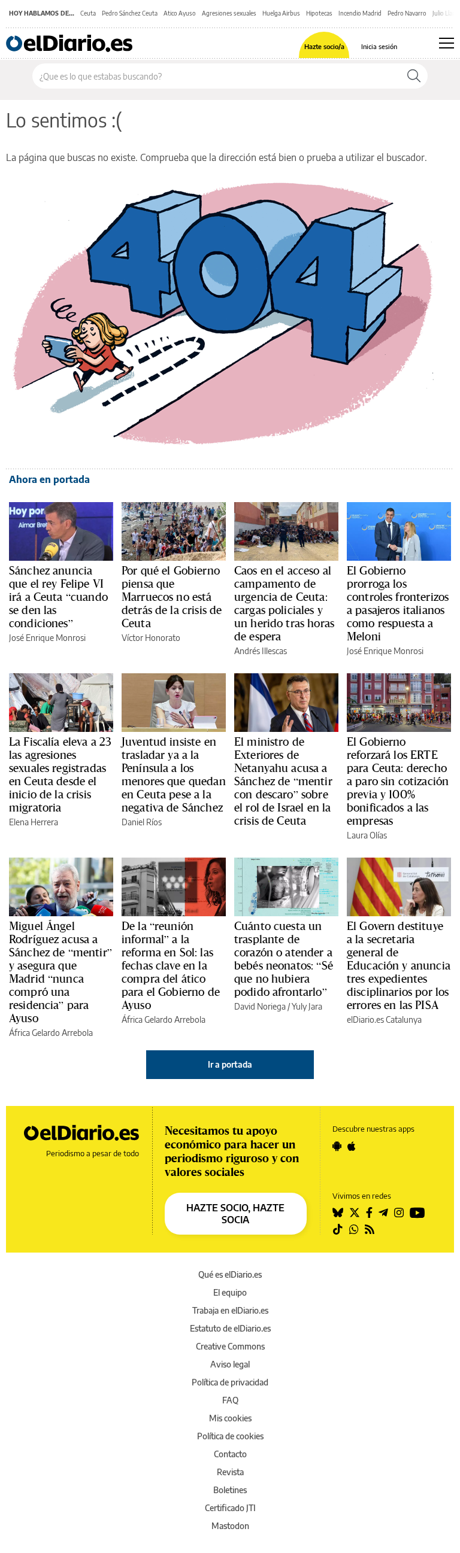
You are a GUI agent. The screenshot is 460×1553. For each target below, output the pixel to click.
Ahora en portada (49, 479)
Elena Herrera (33, 822)
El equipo (230, 1292)
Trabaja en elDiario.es (230, 1310)
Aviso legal (230, 1364)
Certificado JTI (230, 1508)
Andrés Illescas (260, 651)
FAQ (230, 1400)
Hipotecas (319, 13)
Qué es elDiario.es (230, 1274)
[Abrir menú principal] (446, 43)
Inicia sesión (379, 46)
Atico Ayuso (180, 13)
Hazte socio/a (324, 46)
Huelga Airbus (281, 13)
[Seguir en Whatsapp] (354, 1229)
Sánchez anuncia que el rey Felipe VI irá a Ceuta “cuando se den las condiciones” (58, 596)
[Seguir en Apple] (351, 1146)
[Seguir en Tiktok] (337, 1229)
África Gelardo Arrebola (51, 1033)
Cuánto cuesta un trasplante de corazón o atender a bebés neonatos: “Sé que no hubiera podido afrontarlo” (283, 959)
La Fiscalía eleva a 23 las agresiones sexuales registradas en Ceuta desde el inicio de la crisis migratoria (60, 774)
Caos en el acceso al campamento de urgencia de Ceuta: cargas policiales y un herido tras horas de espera (284, 603)
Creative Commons (230, 1346)
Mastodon (230, 1526)
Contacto (230, 1454)
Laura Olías (367, 835)
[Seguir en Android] (336, 1146)
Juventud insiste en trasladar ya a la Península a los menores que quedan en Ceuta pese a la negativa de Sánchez (174, 774)
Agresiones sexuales (229, 13)
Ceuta (88, 13)
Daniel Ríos (142, 822)
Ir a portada (230, 1064)
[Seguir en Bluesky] (337, 1212)
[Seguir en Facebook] (369, 1212)
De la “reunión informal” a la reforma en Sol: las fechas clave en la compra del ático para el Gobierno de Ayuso (171, 965)
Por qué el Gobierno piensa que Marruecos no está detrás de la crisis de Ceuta (172, 596)
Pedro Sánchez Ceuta (130, 13)
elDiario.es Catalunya (384, 1019)
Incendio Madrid (360, 13)
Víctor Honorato (151, 638)
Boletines (230, 1490)
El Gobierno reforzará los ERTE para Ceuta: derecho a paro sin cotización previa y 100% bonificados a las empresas (398, 781)
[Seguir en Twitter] (354, 1212)
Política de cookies (230, 1436)
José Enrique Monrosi (47, 638)
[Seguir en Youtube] (417, 1212)
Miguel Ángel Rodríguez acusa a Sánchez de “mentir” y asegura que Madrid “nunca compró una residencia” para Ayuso (60, 972)
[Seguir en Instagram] (399, 1212)
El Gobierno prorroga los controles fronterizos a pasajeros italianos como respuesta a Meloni (398, 603)
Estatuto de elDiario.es (230, 1328)
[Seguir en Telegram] (383, 1212)
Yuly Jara (307, 1006)
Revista (230, 1472)
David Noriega (260, 1006)
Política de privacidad (230, 1382)
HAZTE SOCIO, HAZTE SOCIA (235, 1214)
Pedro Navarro (407, 13)
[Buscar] (414, 76)
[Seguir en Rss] (369, 1229)
